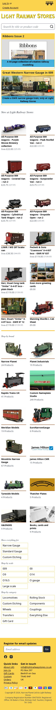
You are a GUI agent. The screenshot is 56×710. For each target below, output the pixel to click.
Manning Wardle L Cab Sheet (42, 320)
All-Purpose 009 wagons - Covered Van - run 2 (13, 178)
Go (51, 26)
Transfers (8, 615)
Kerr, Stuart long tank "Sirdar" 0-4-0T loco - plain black (13, 286)
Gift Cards (9, 673)
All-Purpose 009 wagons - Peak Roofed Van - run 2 (42, 139)
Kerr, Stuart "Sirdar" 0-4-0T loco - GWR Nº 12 (13, 320)
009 (5, 568)
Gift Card (8, 621)
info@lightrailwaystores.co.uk (36, 667)
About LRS (9, 667)
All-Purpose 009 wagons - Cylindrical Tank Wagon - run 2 (12, 214)
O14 (32, 574)
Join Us (7, 670)
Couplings (36, 609)
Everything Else (39, 615)
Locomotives (10, 597)
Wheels (7, 609)
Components (37, 603)
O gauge (35, 580)
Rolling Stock (37, 597)
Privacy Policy (11, 682)
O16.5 (6, 580)
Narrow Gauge (11, 545)
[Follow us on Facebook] (5, 657)
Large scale (9, 586)
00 (31, 568)
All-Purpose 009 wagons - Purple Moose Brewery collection (10, 141)
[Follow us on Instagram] (11, 657)
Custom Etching (12, 557)
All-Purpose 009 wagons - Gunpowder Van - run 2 (41, 178)
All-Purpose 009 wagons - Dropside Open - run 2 (40, 214)
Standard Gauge (12, 551)
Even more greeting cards (40, 285)
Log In (5, 3)
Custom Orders (8, 678)
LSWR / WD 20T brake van (12, 249)
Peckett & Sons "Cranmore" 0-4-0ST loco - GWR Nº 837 (40, 250)
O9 (4, 574)
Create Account (10, 7)
